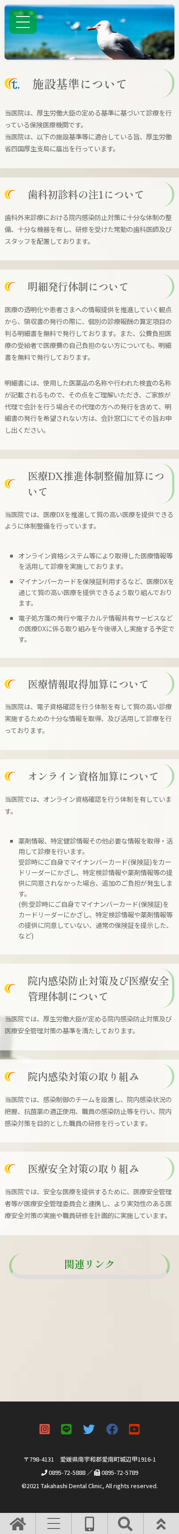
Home (36, 1287)
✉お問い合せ (45, 1305)
